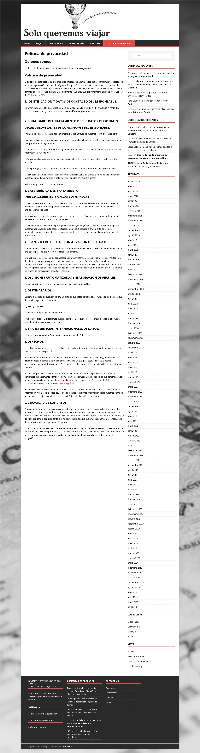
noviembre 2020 (135, 513)
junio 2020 (133, 538)
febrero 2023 (134, 382)
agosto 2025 (134, 235)
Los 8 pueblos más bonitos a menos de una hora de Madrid (83, 712)
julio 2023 (132, 357)
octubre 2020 (134, 518)
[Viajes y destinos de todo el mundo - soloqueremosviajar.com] (100, 38)
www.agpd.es (67, 383)
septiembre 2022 (136, 406)
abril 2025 (132, 254)
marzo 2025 (133, 259)
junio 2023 (133, 362)
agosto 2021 (134, 470)
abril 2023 (132, 372)
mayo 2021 (133, 484)
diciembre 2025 (135, 215)
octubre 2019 (134, 577)
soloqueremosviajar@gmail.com (42, 713)
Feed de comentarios (138, 661)
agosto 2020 (134, 528)
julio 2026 (132, 186)
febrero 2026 (134, 210)
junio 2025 (133, 245)
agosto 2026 (134, 181)
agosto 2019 (134, 587)
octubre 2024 (134, 284)
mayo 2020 (133, 543)
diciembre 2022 (135, 391)
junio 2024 (133, 303)
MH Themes (68, 746)
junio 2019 (133, 597)
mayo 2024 (133, 308)
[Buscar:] (151, 55)
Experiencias (55, 43)
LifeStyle (95, 43)
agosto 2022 (134, 411)
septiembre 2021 (136, 465)
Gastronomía (76, 43)
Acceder (131, 651)
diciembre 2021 (135, 450)
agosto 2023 (134, 352)
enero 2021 (133, 504)
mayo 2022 (133, 425)
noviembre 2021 (135, 455)
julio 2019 (132, 592)
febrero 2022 (134, 440)
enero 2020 (133, 562)
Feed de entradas (136, 656)
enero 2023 (133, 386)
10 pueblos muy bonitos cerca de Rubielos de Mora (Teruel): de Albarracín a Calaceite (148, 130)
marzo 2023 (133, 377)
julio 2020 (132, 533)
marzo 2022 (133, 435)
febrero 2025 (134, 264)
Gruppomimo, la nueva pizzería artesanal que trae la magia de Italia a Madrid (45, 696)
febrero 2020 (134, 558)
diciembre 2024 (135, 274)
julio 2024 (132, 298)
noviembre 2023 (135, 337)
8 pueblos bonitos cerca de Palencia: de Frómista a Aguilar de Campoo (82, 701)
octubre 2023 (134, 342)
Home (27, 43)
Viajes (39, 43)
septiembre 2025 (136, 230)
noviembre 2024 (135, 279)
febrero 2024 (134, 323)
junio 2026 (133, 191)
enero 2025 (133, 269)
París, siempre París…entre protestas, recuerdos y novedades (84, 734)
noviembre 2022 (135, 396)
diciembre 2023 (135, 333)
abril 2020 (132, 548)
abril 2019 (132, 607)
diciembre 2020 (135, 509)
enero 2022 (133, 445)
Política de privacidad (119, 43)
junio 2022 (133, 421)
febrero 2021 (134, 499)
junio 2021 (133, 479)
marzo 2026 (133, 205)
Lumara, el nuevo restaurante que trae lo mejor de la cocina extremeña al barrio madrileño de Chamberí (150, 84)
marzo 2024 (133, 318)
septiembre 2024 (136, 289)
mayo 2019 (133, 602)
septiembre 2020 (136, 523)
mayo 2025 (133, 249)
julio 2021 (132, 474)
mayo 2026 (133, 196)
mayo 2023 (133, 367)
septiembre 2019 (136, 582)
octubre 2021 (134, 460)
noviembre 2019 (135, 572)
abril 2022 (132, 430)
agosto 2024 (134, 293)
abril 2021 (132, 489)
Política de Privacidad (37, 727)
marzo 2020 (133, 553)
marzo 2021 (133, 494)
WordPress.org (135, 666)
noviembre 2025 (135, 220)
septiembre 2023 (136, 347)
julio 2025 (132, 240)
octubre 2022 (134, 401)
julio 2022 (132, 416)
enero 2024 (133, 328)
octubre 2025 (134, 225)
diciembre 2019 (135, 567)
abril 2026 (132, 200)
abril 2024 (132, 313)
